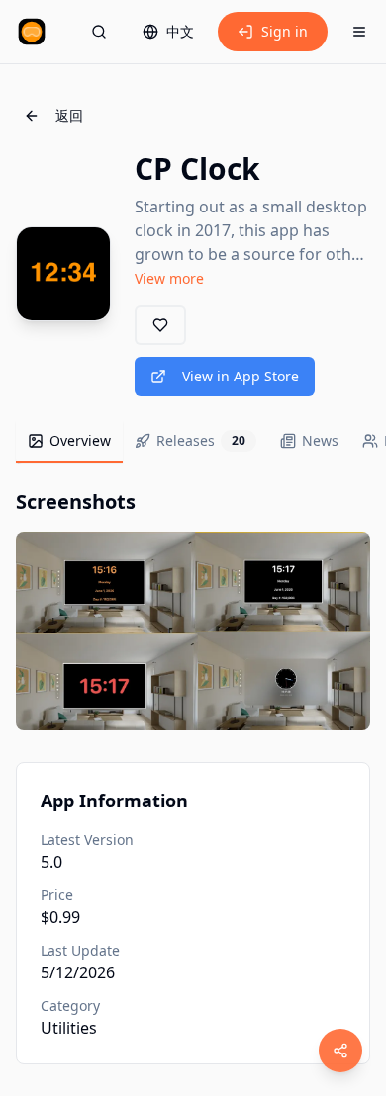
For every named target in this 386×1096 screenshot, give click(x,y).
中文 (180, 31)
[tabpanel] (193, 609)
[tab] (69, 442)
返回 (69, 115)
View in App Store (240, 376)
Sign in (284, 31)
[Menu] (359, 31)
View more (169, 278)
